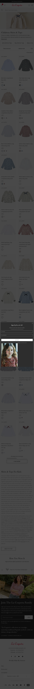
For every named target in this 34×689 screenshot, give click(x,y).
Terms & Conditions (10, 342)
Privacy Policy (18, 342)
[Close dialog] (32, 323)
